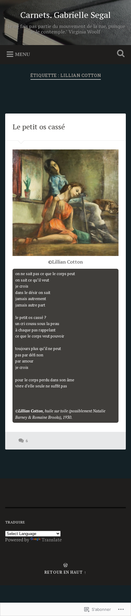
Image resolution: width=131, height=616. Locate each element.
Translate (52, 540)
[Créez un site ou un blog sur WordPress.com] (65, 565)
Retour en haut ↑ (65, 572)
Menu (22, 54)
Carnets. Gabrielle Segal (65, 14)
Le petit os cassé (38, 126)
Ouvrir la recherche (120, 54)
